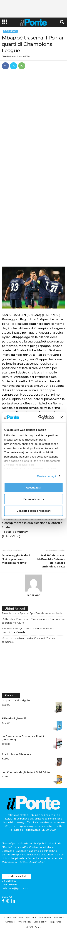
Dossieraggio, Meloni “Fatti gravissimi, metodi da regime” (16, 558)
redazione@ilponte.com (16, 888)
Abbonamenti (44, 917)
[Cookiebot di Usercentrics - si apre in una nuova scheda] (40, 417)
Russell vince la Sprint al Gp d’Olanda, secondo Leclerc (33, 613)
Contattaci (10, 921)
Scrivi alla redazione (13, 917)
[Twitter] (13, 65)
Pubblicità (59, 917)
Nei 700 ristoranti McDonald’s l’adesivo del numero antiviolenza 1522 (51, 560)
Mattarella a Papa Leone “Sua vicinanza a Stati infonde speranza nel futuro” (33, 621)
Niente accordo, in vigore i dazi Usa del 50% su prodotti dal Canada (28, 630)
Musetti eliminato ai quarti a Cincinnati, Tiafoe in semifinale (29, 640)
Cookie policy (40, 921)
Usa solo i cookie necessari (34, 510)
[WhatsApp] (21, 65)
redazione (9, 56)
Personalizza (31, 499)
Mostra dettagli (46, 476)
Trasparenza (55, 921)
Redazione (31, 917)
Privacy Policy (24, 921)
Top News (10, 31)
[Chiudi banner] (61, 417)
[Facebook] (5, 65)
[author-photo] (33, 583)
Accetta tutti (33, 487)
